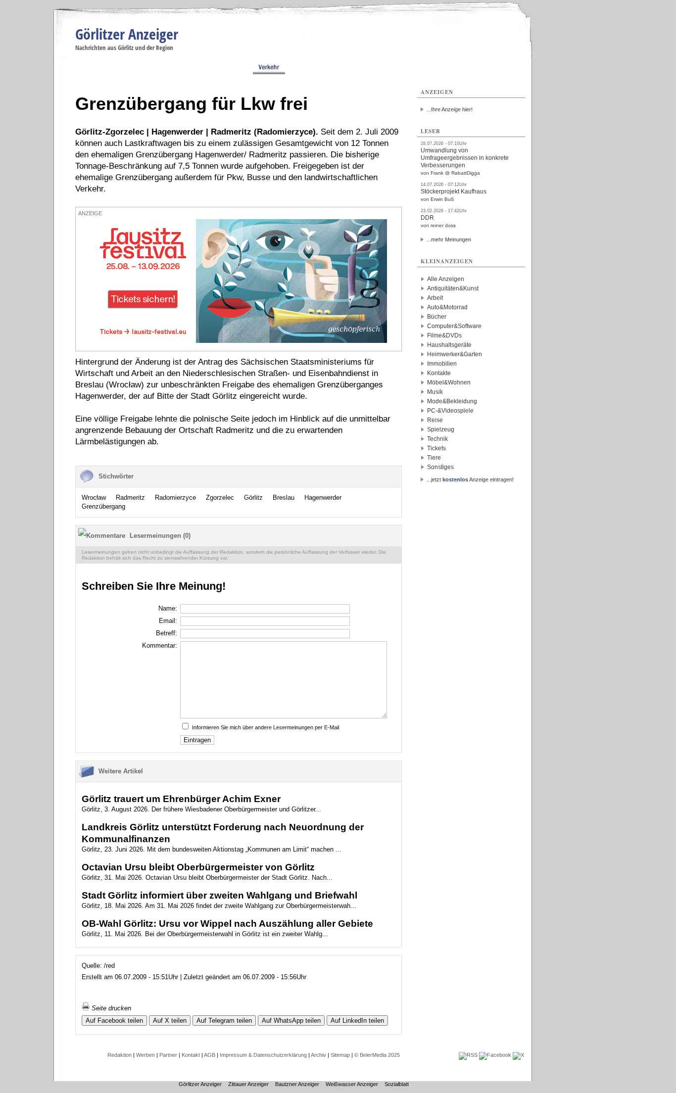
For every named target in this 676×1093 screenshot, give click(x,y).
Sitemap (340, 1055)
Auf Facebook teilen (114, 1020)
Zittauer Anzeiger (248, 1084)
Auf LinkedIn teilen (357, 1020)
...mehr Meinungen (449, 239)
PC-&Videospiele (450, 410)
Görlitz (253, 497)
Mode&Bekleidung (452, 401)
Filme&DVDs (444, 335)
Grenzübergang (103, 506)
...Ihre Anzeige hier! (450, 109)
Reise (435, 420)
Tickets (436, 448)
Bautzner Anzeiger (297, 1084)
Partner (168, 1055)
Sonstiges (440, 467)
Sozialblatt (397, 1084)
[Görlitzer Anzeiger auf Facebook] (495, 1055)
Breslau (283, 497)
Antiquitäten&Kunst (453, 288)
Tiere (434, 457)
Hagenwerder (322, 497)
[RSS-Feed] (468, 1055)
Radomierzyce (175, 497)
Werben (145, 1055)
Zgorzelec (220, 497)
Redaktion (119, 1055)
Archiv (318, 1055)
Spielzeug (440, 429)
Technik (437, 438)
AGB (209, 1055)
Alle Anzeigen (445, 279)
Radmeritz (130, 497)
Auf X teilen (170, 1020)
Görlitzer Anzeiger (126, 34)
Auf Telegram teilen (224, 1020)
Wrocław (94, 497)
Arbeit (435, 297)
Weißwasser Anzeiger (352, 1084)
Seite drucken (110, 1008)
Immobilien (442, 363)
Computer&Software (454, 326)
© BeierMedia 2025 (377, 1055)
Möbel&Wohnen (449, 382)
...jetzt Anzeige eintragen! (470, 479)
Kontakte (439, 373)
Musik (435, 391)
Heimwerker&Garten (454, 354)
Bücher (436, 316)
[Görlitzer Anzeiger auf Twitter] (518, 1055)
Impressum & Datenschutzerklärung (263, 1055)
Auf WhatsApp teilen (291, 1020)
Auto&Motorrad (447, 307)
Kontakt (191, 1055)
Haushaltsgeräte (449, 344)
